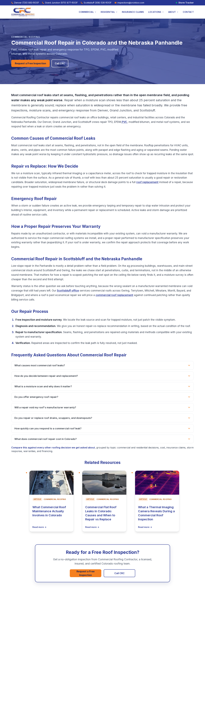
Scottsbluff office (68, 290)
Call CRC (60, 63)
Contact (188, 12)
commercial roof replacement (114, 295)
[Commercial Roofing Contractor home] (23, 12)
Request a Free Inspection (30, 63)
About (172, 12)
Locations (154, 12)
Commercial (86, 12)
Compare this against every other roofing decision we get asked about (53, 447)
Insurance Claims (133, 12)
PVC (124, 121)
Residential (108, 12)
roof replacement (147, 182)
